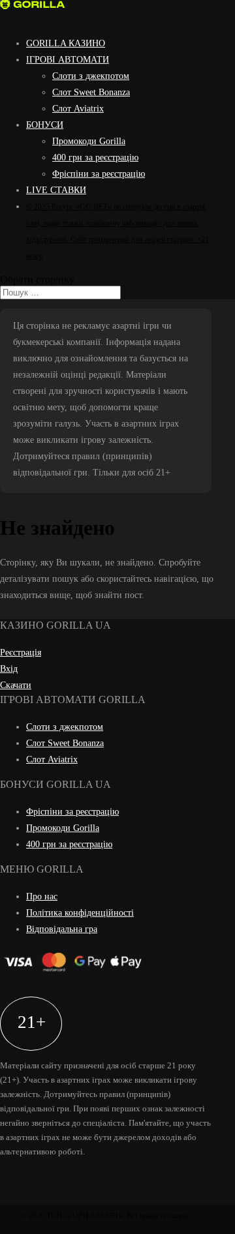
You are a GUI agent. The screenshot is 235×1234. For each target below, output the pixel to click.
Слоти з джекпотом (90, 76)
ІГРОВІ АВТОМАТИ (67, 60)
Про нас (41, 896)
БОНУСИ (44, 125)
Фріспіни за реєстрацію (98, 174)
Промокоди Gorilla (88, 141)
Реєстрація (20, 652)
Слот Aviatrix (78, 108)
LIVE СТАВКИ (56, 190)
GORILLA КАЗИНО (65, 43)
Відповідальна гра (61, 929)
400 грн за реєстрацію (95, 157)
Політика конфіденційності (80, 913)
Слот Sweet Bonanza (91, 92)
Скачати (15, 685)
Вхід (9, 669)
